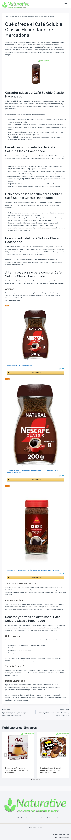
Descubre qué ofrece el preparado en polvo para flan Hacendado (17, 770)
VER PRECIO (36, 373)
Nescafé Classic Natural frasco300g (20, 365)
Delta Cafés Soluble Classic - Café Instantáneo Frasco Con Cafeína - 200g (33, 570)
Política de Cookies (62, 837)
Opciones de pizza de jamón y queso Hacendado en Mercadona (15, 712)
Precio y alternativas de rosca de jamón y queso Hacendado (54, 712)
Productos (8, 20)
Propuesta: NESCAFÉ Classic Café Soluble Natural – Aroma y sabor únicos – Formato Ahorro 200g (33, 471)
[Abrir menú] (66, 4)
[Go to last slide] (5, 755)
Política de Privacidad (61, 834)
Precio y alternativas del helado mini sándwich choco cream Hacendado (52, 770)
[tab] (31, 779)
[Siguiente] (64, 755)
